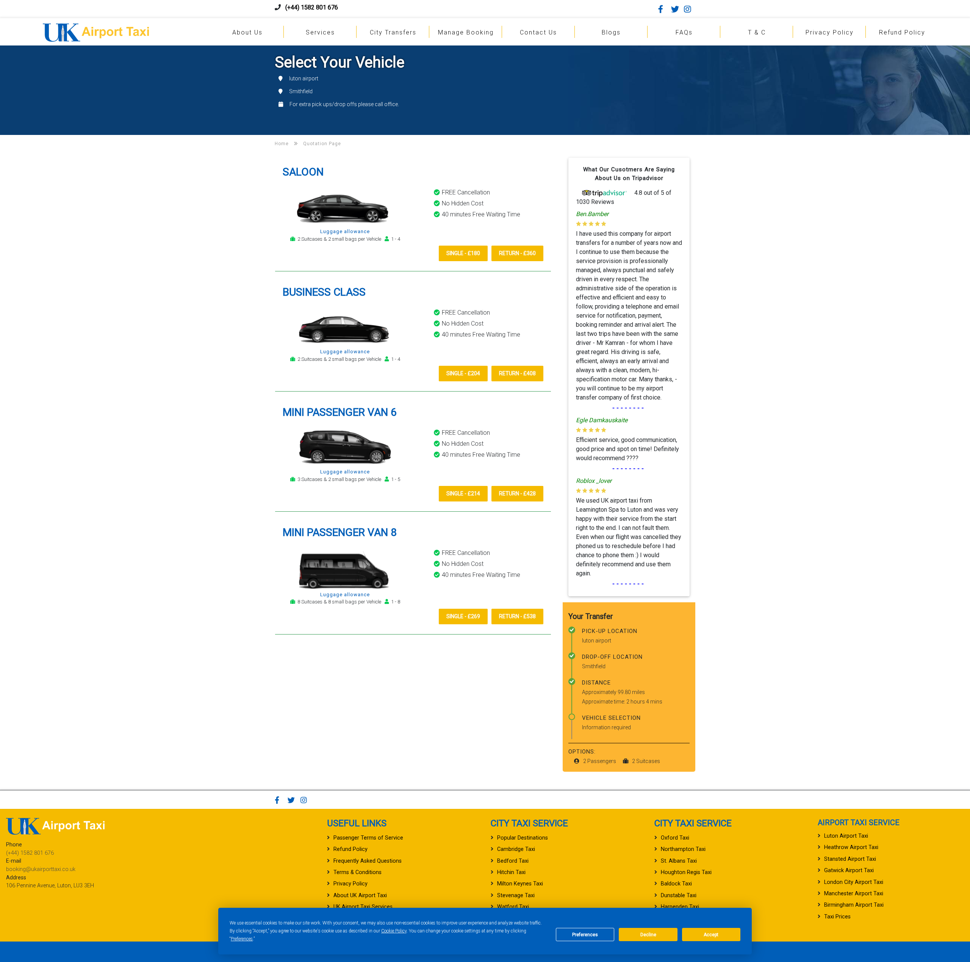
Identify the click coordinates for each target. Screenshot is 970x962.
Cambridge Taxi (516, 849)
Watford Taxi (513, 907)
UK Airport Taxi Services (363, 907)
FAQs (684, 32)
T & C (757, 32)
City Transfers (393, 32)
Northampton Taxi (683, 849)
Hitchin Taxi (511, 872)
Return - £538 (517, 616)
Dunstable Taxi (678, 895)
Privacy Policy (830, 32)
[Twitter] (676, 9)
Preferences (242, 939)
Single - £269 (463, 616)
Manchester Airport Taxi (853, 893)
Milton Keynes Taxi (520, 884)
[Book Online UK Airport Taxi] (96, 31)
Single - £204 (463, 373)
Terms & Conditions (357, 872)
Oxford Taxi (675, 838)
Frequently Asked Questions (367, 861)
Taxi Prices (837, 916)
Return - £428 (517, 493)
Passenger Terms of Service (368, 838)
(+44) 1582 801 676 (311, 7)
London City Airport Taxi (853, 882)
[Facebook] (664, 9)
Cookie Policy (394, 931)
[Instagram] (689, 9)
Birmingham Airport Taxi (854, 905)
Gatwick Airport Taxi (849, 870)
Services (320, 32)
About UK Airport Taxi (360, 895)
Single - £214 (463, 493)
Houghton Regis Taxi (686, 872)
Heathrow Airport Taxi (851, 847)
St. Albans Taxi (679, 861)
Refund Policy (902, 32)
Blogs (611, 32)
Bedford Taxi (513, 861)
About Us (247, 32)
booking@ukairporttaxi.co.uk (40, 869)
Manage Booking (466, 32)
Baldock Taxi (676, 884)
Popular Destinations (522, 838)
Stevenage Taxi (516, 895)
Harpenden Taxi (680, 907)
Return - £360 (517, 253)
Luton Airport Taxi (846, 836)
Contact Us (538, 32)
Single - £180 (463, 253)
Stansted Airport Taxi (850, 859)
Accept (711, 934)
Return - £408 (517, 373)
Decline (648, 934)
